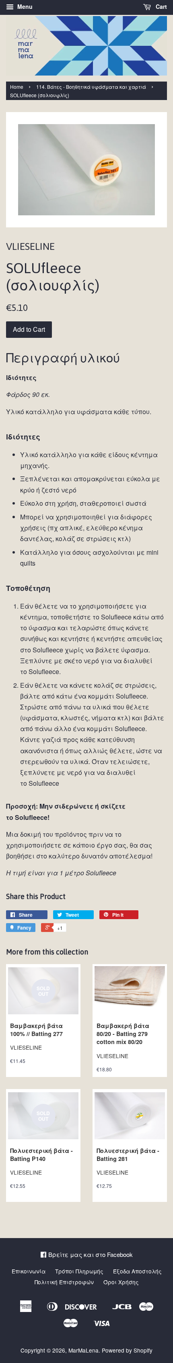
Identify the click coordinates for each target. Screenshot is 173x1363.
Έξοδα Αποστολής (137, 1271)
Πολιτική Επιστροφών (64, 1282)
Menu (24, 6)
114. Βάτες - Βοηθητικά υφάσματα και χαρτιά (91, 86)
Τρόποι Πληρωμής (79, 1271)
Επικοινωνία (28, 1271)
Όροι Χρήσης (121, 1282)
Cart (160, 6)
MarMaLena (83, 1350)
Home (16, 86)
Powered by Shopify (127, 1350)
